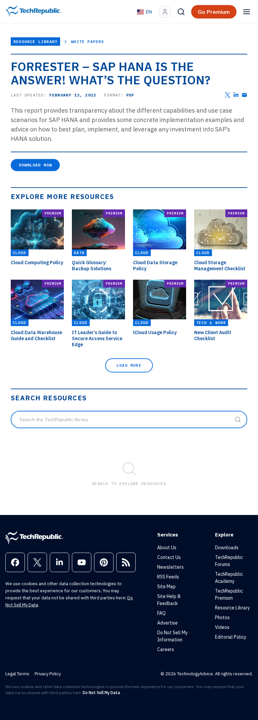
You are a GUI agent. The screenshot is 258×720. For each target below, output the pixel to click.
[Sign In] (165, 12)
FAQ (161, 613)
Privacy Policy (48, 674)
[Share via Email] (244, 95)
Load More (129, 365)
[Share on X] (227, 95)
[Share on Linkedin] (236, 95)
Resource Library (35, 41)
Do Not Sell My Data (101, 692)
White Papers (87, 41)
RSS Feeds (168, 577)
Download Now (35, 164)
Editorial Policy (230, 637)
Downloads (227, 548)
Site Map (166, 587)
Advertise (167, 623)
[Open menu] (247, 12)
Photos (222, 617)
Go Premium (214, 11)
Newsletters (170, 567)
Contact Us (169, 557)
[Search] (181, 12)
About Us (166, 548)
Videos (222, 627)
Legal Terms (17, 674)
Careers (165, 649)
